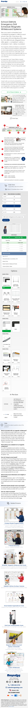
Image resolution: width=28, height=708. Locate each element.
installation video (14, 463)
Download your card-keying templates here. (14, 164)
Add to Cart (17, 237)
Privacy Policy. (11, 706)
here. (20, 498)
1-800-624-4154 (15, 685)
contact (14, 99)
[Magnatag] (14, 675)
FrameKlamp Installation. (7, 468)
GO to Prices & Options (13, 92)
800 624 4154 (15, 100)
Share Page (15, 118)
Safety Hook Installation (17, 467)
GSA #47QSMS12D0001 (14, 692)
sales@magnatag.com (18, 102)
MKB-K (6, 417)
